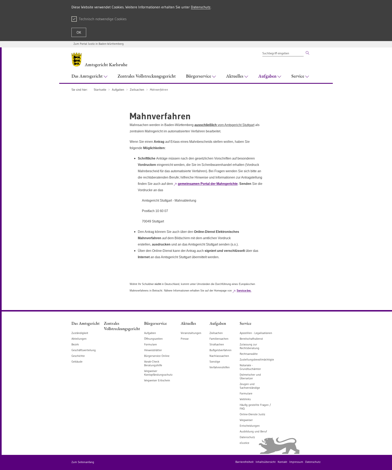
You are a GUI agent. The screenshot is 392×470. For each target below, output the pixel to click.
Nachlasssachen (219, 356)
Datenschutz (200, 7)
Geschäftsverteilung (83, 350)
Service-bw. (244, 290)
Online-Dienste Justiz (252, 414)
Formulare (150, 344)
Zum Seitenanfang (82, 462)
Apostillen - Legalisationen (256, 333)
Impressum (296, 462)
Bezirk (75, 344)
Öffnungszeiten (153, 338)
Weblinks (245, 399)
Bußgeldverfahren (220, 350)
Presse (185, 338)
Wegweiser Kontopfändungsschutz (158, 372)
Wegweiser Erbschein (157, 380)
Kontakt (282, 462)
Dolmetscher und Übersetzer (250, 376)
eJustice (244, 443)
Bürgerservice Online (156, 356)
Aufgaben (150, 333)
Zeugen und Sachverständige (250, 386)
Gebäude (76, 361)
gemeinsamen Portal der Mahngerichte (208, 183)
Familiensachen (218, 338)
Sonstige (214, 361)
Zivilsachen (216, 333)
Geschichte (78, 356)
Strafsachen (216, 344)
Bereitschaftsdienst (251, 338)
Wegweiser (246, 420)
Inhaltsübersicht (266, 462)
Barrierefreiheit (244, 462)
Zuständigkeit (79, 333)
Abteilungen (79, 338)
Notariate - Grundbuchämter (250, 367)
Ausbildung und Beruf (253, 431)
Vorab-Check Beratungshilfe (153, 363)
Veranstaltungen (191, 333)
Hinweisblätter (153, 350)
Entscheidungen (250, 426)
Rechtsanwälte (249, 354)
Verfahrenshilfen (219, 367)
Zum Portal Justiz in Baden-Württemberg (99, 44)
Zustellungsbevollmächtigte (257, 359)
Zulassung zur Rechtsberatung (249, 346)
